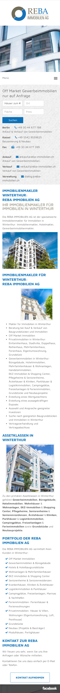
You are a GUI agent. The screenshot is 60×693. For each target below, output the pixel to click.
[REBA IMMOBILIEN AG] (30, 12)
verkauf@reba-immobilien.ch (38, 166)
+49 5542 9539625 (30, 137)
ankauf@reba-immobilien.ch (36, 156)
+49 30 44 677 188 (29, 127)
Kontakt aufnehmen (30, 677)
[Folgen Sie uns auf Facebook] (50, 688)
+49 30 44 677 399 (28, 147)
